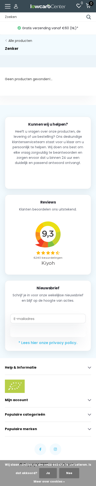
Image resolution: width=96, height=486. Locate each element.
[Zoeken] (88, 17)
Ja (48, 473)
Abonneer (48, 331)
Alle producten (20, 40)
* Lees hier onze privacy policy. (47, 342)
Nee (69, 473)
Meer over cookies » (49, 481)
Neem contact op (48, 175)
